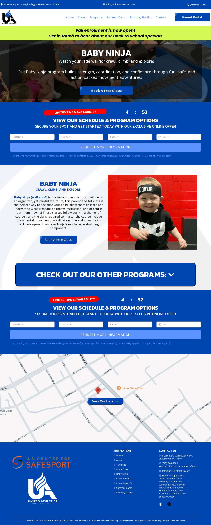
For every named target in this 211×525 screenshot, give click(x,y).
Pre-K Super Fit (124, 483)
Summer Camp (116, 17)
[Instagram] (169, 504)
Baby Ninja (122, 473)
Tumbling (121, 464)
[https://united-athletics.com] (9, 17)
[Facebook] (160, 504)
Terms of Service (177, 520)
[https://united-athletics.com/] (42, 488)
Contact (161, 17)
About (81, 17)
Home (70, 17)
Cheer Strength (124, 478)
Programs (96, 17)
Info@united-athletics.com (120, 4)
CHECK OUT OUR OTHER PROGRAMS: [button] (92, 274)
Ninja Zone (122, 469)
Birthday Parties (141, 17)
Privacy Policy (160, 520)
